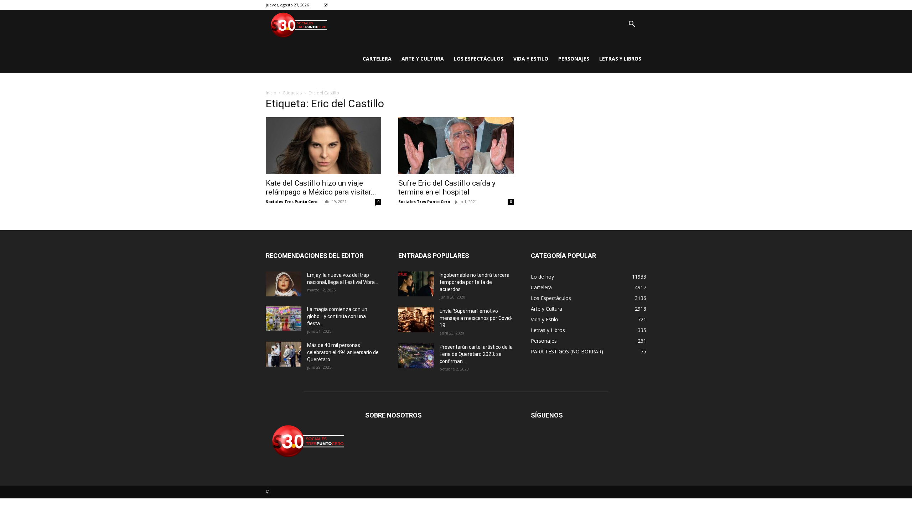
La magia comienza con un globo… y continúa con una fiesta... (337, 316)
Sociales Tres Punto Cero (291, 201)
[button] (632, 24)
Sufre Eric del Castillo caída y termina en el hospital (447, 187)
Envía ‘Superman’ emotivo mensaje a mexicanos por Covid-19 (476, 318)
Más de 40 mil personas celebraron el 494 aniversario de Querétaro (343, 352)
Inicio (271, 93)
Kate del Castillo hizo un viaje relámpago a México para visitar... (321, 187)
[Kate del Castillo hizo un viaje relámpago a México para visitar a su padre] (323, 145)
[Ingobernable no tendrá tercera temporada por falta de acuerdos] (416, 283)
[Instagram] (326, 5)
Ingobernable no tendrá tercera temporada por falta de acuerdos (474, 282)
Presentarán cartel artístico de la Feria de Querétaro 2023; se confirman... (476, 354)
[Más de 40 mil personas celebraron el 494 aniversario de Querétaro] (283, 354)
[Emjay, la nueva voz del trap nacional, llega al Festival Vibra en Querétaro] (283, 283)
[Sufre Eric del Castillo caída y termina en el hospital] (456, 145)
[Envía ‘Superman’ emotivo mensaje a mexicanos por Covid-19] (416, 319)
